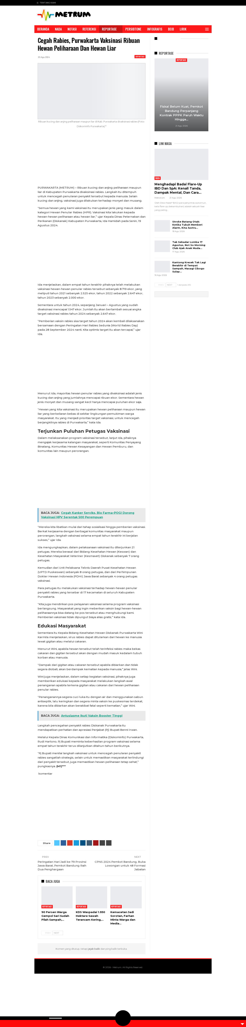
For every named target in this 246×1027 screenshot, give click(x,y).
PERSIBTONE (133, 29)
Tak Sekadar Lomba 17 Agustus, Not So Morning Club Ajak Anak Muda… (188, 245)
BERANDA (43, 29)
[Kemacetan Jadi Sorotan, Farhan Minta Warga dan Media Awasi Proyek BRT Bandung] (126, 897)
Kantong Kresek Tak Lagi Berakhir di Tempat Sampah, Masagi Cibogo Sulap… (189, 267)
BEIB (171, 29)
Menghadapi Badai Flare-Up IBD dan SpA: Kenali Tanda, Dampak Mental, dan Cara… (178, 188)
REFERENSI (89, 29)
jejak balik (94, 948)
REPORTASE (109, 29)
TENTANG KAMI (48, 2)
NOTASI (72, 29)
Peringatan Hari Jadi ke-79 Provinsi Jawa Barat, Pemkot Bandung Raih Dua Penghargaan (62, 865)
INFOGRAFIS (154, 29)
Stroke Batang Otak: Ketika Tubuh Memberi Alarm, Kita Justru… (187, 224)
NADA (58, 29)
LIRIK (183, 29)
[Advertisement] (92, 159)
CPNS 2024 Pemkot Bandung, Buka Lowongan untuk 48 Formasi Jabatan (120, 865)
